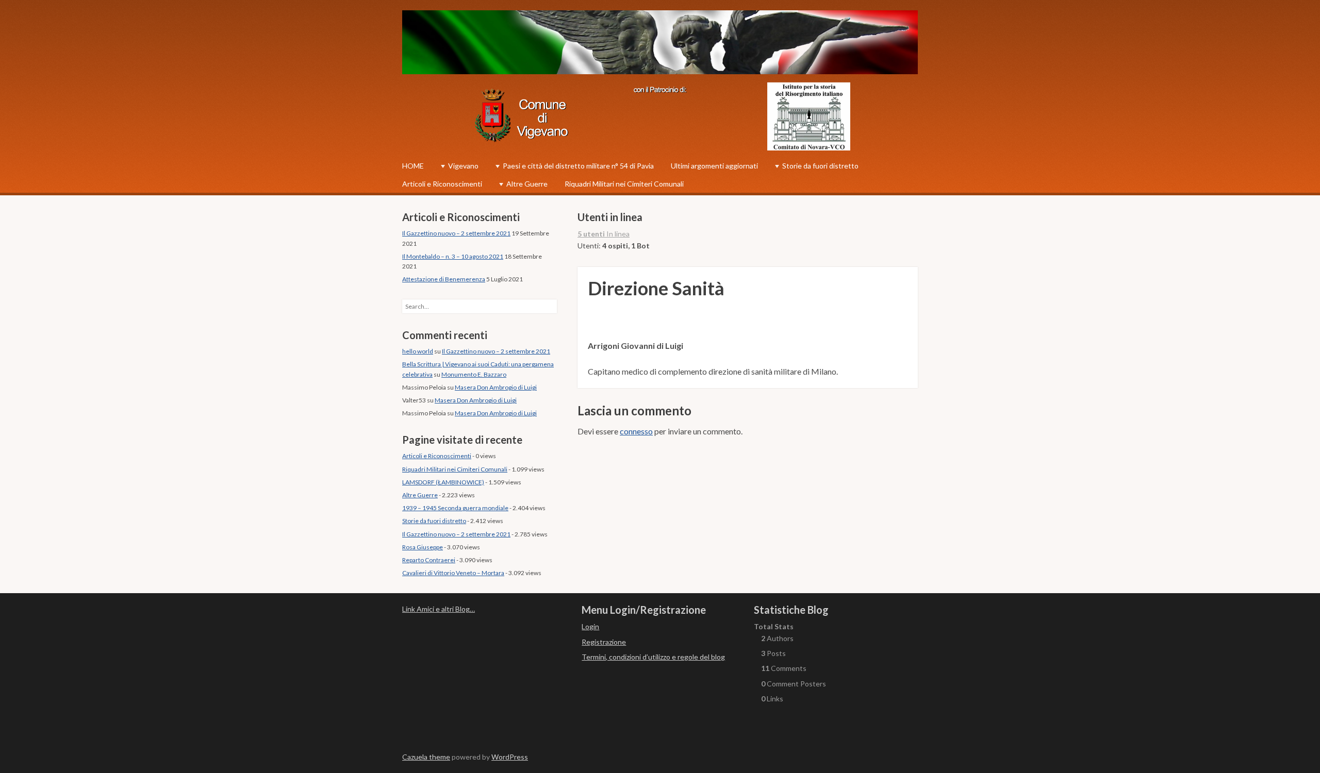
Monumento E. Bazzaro (473, 374)
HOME (413, 165)
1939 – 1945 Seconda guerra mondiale (455, 508)
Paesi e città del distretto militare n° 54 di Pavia (578, 165)
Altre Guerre (527, 183)
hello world (417, 351)
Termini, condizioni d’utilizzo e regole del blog (653, 656)
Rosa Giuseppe (422, 547)
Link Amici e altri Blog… (438, 608)
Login (590, 626)
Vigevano (463, 165)
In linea (604, 233)
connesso (636, 431)
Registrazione (604, 641)
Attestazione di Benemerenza (443, 279)
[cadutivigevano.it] (660, 44)
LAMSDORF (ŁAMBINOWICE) (443, 482)
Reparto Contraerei (428, 560)
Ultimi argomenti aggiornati (714, 165)
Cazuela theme (426, 756)
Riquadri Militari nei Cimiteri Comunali (624, 183)
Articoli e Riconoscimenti (442, 183)
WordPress (509, 756)
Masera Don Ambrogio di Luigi (496, 387)
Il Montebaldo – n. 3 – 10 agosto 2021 (452, 256)
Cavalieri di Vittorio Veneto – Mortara (453, 573)
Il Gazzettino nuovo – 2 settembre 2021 (456, 233)
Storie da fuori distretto (820, 165)
